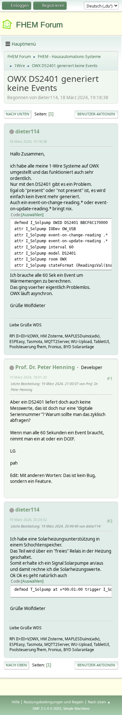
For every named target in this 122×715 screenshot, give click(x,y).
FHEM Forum (39, 24)
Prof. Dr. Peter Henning (45, 367)
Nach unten (17, 114)
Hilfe (16, 701)
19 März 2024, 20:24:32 (28, 519)
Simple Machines (76, 708)
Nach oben (16, 665)
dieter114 (27, 131)
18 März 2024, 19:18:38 (28, 141)
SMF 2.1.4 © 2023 (47, 708)
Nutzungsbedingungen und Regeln (54, 701)
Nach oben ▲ (99, 701)
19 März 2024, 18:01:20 (28, 377)
